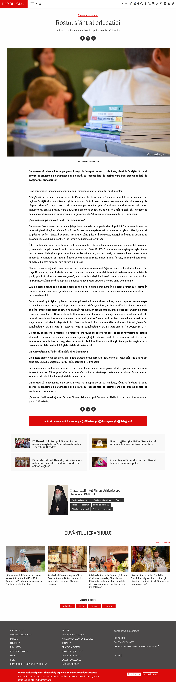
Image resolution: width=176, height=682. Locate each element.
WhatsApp (91, 421)
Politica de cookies (124, 642)
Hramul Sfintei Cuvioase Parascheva (28, 664)
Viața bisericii (17, 630)
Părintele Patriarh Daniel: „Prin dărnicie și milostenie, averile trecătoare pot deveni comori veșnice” (57, 463)
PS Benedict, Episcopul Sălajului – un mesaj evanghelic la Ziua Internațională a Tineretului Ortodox (57, 444)
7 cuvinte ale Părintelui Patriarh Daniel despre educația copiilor (133, 461)
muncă (94, 605)
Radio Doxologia (70, 664)
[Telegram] (169, 3)
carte (81, 605)
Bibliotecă (15, 647)
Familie (14, 639)
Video (74, 504)
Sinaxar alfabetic (71, 647)
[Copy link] (93, 38)
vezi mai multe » (163, 542)
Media (13, 655)
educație (67, 605)
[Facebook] (145, 3)
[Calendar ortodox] (130, 3)
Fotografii (85, 504)
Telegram (126, 421)
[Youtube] (149, 3)
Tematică (66, 643)
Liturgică (15, 643)
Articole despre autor (102, 509)
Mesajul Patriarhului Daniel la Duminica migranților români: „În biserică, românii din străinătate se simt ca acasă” (150, 579)
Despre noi (119, 638)
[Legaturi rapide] (172, 3)
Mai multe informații (41, 679)
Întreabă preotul (19, 651)
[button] (36, 3)
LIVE (125, 3)
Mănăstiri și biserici (80, 509)
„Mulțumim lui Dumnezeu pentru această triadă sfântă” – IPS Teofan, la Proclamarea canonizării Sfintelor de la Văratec (25, 579)
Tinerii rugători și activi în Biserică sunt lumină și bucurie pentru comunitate (133, 442)
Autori (65, 630)
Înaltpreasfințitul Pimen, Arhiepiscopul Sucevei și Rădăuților (88, 30)
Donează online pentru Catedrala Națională (136, 646)
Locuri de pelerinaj (101, 504)
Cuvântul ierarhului (88, 15)
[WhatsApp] (161, 3)
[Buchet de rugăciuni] (138, 3)
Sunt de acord (134, 674)
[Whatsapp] (88, 38)
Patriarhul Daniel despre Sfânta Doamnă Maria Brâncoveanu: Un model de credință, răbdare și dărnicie (65, 579)
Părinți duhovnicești (73, 634)
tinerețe (108, 605)
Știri (12, 660)
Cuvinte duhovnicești (103, 500)
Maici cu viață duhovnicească (77, 639)
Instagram (108, 421)
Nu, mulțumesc (150, 674)
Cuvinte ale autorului (81, 500)
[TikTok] (157, 3)
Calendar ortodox (71, 655)
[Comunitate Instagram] (165, 3)
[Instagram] (153, 3)
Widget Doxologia (71, 660)
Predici (119, 500)
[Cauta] (141, 3)
